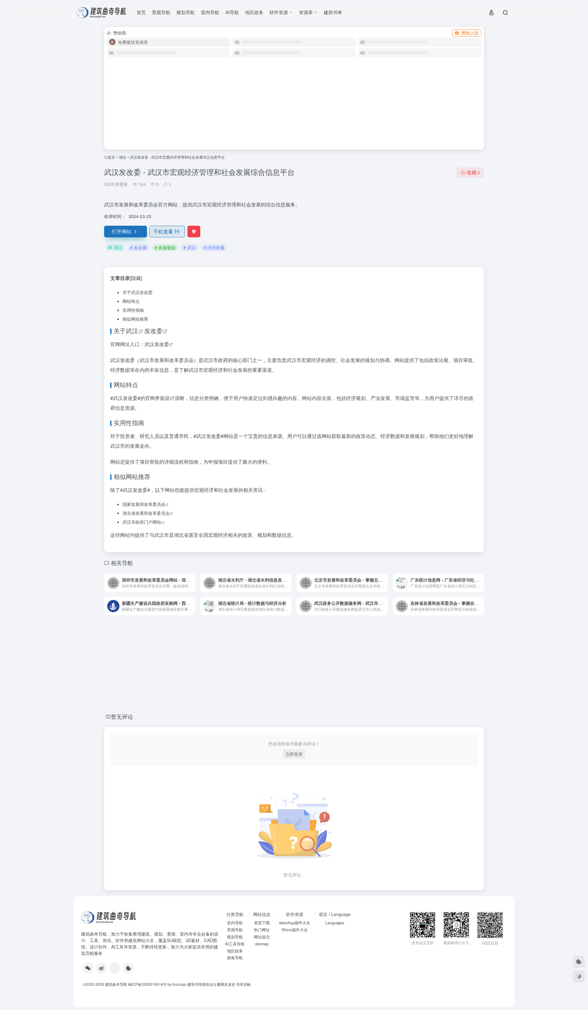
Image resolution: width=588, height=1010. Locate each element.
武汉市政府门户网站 (142, 522)
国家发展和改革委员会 (144, 504)
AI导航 (232, 12)
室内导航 (210, 12)
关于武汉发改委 (138, 292)
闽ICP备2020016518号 (147, 984)
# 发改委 (138, 247)
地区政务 (254, 12)
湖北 (122, 157)
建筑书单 (333, 12)
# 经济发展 (214, 247)
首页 (141, 12)
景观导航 (161, 12)
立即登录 (294, 754)
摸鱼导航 (235, 957)
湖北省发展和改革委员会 (146, 513)
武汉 (132, 330)
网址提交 (262, 937)
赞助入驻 (470, 33)
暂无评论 (122, 716)
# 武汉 (189, 247)
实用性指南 (133, 310)
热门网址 (262, 930)
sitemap (262, 944)
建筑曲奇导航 (94, 934)
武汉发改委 (157, 344)
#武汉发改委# (125, 397)
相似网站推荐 (135, 319)
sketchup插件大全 (294, 922)
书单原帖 (243, 984)
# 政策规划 (165, 247)
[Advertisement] (294, 106)
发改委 (153, 330)
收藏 (473, 172)
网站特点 (131, 301)
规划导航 (185, 12)
